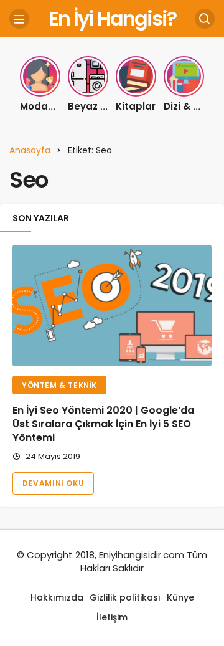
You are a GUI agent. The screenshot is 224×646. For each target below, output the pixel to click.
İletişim (112, 617)
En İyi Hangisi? (112, 18)
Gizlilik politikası (125, 597)
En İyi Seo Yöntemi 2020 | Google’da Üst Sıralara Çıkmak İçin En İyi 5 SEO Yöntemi (103, 424)
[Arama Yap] (205, 19)
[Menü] (19, 19)
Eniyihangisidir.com (141, 554)
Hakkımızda (56, 597)
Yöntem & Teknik (59, 385)
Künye (180, 597)
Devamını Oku (53, 483)
